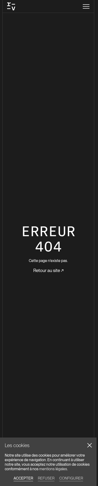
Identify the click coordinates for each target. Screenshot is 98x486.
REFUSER (46, 478)
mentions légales (53, 469)
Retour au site (48, 270)
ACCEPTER (23, 478)
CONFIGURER (71, 478)
